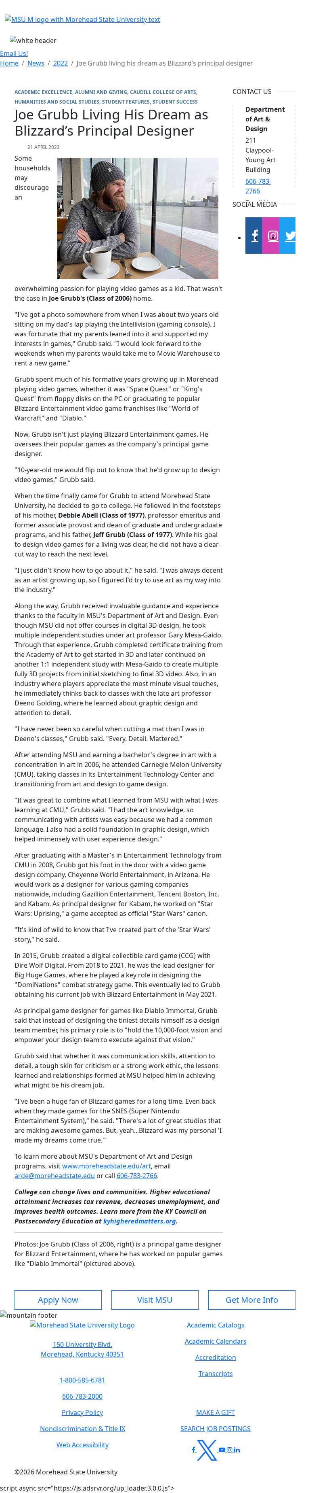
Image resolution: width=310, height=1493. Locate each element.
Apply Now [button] (58, 1299)
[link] (82, 1349)
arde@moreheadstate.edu (55, 1175)
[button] (82, 1329)
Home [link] (9, 63)
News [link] (35, 63)
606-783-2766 (137, 1175)
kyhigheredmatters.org (139, 1221)
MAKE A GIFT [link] (215, 1412)
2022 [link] (60, 63)
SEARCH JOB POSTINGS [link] (215, 1428)
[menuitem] (9, 63)
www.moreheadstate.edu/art (106, 1166)
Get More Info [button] (252, 1299)
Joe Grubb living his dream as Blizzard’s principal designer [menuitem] (165, 63)
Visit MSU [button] (155, 1299)
